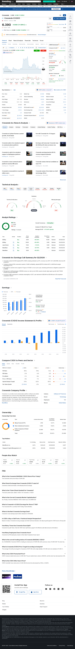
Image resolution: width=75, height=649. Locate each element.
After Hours (7, 30)
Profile (9, 44)
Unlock (25, 384)
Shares (4, 6)
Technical (35, 40)
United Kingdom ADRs (33, 6)
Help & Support (43, 606)
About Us (42, 600)
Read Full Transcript (60, 278)
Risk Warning (70, 645)
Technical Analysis (10, 185)
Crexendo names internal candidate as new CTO (47, 162)
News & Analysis (18, 40)
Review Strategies (42, 34)
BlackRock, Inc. (6, 445)
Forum (41, 40)
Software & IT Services (60, 393)
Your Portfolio (5, 606)
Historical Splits (30, 44)
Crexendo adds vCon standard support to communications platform (13, 144)
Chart (10, 40)
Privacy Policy (62, 645)
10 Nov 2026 (41, 110)
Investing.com (5, 156)
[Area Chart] (6, 47)
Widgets (4, 609)
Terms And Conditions (52, 645)
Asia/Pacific (64, 6)
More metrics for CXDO (60, 89)
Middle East (58, 6)
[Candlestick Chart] (3, 47)
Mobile (4, 603)
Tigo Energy (31, 459)
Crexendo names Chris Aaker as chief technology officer (47, 172)
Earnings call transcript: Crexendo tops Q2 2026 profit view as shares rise (47, 144)
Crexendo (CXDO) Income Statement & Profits (22, 321)
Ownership (15, 44)
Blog (3, 600)
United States (62, 402)
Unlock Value (61, 24)
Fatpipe (56, 459)
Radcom (18, 459)
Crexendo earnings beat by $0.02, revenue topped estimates (46, 153)
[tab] (5, 189)
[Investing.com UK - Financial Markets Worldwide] (8, 1)
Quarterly (9, 324)
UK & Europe (52, 6)
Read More (5, 402)
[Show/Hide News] (36, 47)
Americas (46, 6)
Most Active (18, 6)
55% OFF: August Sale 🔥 (49, 1)
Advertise (42, 603)
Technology (63, 396)
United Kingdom (25, 6)
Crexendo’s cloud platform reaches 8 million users (13, 172)
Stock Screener (11, 6)
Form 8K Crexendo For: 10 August (45, 133)
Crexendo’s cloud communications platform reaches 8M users (12, 162)
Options (37, 44)
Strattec (43, 459)
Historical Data (22, 44)
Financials (28, 40)
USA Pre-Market (71, 6)
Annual (4, 324)
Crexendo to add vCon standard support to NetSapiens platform (11, 153)
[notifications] (69, 1)
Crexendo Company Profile (13, 390)
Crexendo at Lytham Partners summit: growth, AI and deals (13, 134)
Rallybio (5, 459)
